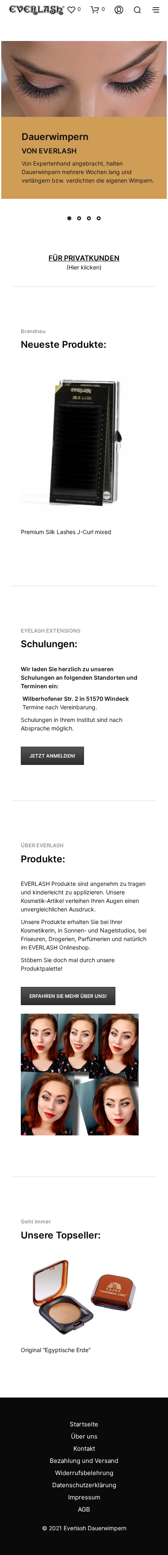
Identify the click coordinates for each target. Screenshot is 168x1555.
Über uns (84, 1436)
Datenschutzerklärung (84, 1485)
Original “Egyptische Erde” (56, 1349)
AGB (84, 1509)
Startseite (84, 1424)
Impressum (84, 1497)
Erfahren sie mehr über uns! (68, 996)
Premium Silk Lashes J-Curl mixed (66, 531)
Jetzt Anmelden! (52, 756)
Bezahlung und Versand (84, 1461)
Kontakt (84, 1448)
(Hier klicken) (84, 267)
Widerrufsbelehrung (84, 1473)
